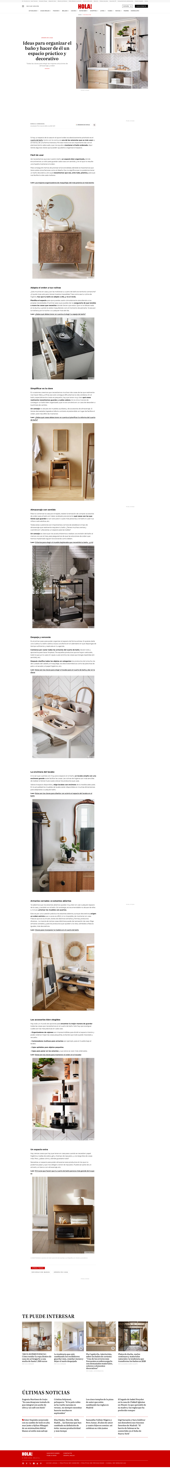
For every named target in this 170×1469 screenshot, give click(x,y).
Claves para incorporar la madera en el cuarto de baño (57, 930)
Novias (117, 11)
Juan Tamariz (34, 1)
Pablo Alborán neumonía (75, 1)
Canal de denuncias (116, 1463)
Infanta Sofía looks (87, 1)
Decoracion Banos (41, 1272)
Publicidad (52, 1455)
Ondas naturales (104, 1)
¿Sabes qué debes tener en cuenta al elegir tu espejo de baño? (60, 314)
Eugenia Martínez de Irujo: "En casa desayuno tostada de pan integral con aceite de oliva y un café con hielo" (36, 1403)
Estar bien (83, 11)
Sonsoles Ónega (43, 1)
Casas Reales (45, 11)
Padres (126, 11)
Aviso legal (52, 1463)
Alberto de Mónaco (62, 1)
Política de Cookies (69, 1463)
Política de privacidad (92, 1463)
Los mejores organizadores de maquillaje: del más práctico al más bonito (64, 183)
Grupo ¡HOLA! (69, 1455)
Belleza (65, 11)
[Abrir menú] (23, 6)
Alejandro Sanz (52, 1)
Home (80, 14)
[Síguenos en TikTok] (34, 1463)
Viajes (110, 11)
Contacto (67, 1453)
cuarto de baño (36, 140)
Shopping (93, 11)
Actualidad (33, 11)
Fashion (56, 11)
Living (102, 11)
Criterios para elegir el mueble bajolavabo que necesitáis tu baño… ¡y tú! (64, 542)
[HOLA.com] (85, 6)
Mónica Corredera (37, 123)
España (126, 6)
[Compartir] (94, 125)
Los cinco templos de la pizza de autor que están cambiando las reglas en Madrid (99, 1403)
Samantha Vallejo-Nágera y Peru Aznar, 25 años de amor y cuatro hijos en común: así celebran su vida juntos (99, 1423)
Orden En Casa (61, 1272)
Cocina (73, 11)
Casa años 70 (112, 1)
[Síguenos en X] (30, 1463)
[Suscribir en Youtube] (38, 1463)
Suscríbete (141, 6)
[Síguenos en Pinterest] (41, 1463)
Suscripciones (53, 1453)
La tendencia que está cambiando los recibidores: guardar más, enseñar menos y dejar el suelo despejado (68, 1357)
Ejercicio (96, 1)
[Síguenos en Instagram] (23, 1463)
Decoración (87, 14)
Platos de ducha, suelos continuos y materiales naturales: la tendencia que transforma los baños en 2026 (132, 1357)
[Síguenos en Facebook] (27, 1463)
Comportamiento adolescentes (125, 1)
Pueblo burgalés (139, 1)
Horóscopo (135, 11)
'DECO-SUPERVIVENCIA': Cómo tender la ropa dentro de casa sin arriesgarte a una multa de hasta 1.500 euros (36, 1357)
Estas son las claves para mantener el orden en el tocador (58, 1055)
